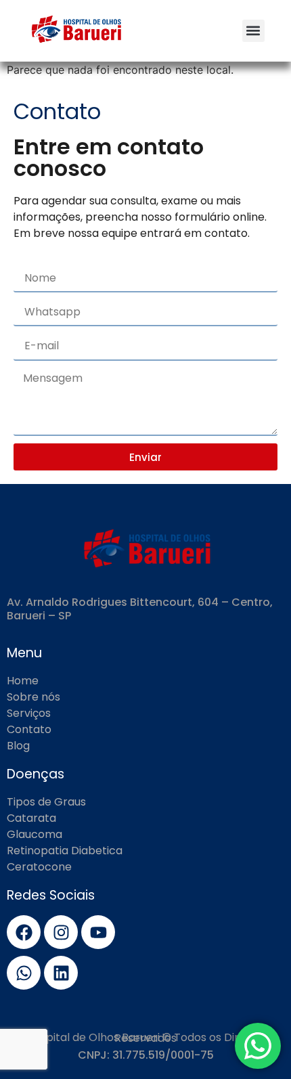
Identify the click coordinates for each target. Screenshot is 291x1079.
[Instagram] (61, 932)
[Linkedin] (61, 973)
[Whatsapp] (24, 973)
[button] (253, 31)
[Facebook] (24, 932)
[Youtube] (98, 932)
